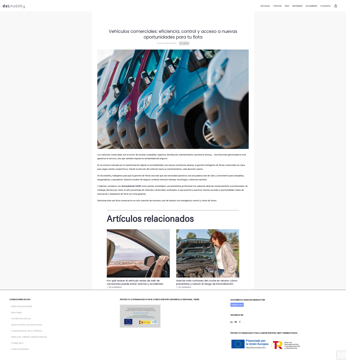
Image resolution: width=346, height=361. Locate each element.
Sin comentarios (115, 287)
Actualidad (184, 43)
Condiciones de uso (21, 318)
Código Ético (17, 343)
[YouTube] (236, 322)
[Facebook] (240, 322)
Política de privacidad (21, 306)
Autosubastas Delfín (131, 186)
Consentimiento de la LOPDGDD (26, 330)
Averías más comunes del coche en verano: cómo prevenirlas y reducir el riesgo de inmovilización (206, 282)
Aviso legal (16, 312)
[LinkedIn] (231, 322)
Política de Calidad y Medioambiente (29, 337)
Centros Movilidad (20, 349)
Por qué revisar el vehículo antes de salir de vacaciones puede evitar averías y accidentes (135, 282)
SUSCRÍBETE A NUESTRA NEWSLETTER (247, 300)
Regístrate (237, 304)
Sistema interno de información (26, 324)
